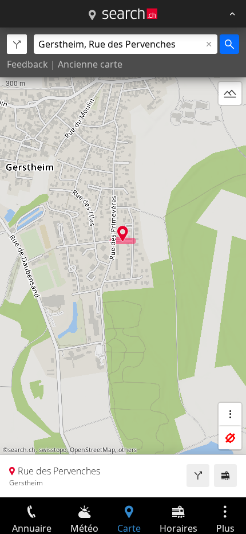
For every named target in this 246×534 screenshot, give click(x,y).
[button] (122, 233)
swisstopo (52, 450)
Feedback (27, 64)
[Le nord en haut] (230, 120)
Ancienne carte (90, 64)
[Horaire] (225, 475)
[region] (123, 262)
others (127, 450)
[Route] (198, 475)
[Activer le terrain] (230, 93)
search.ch (21, 450)
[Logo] (129, 13)
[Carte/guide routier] (92, 15)
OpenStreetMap (92, 450)
